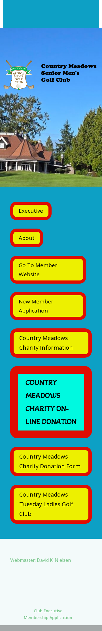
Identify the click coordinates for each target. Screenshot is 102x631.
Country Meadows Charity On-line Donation (51, 402)
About (27, 238)
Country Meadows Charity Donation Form (49, 461)
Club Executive (48, 610)
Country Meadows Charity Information (46, 342)
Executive (31, 210)
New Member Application (36, 306)
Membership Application (48, 617)
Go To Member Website (38, 269)
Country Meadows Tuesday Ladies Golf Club (46, 504)
